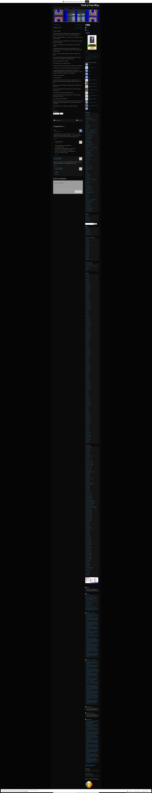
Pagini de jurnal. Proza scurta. (90, 507)
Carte (87, 453)
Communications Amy (89, 135)
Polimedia (87, 217)
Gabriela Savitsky (88, 153)
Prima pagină (58, 8)
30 (88, 58)
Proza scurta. (88, 538)
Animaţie (87, 448)
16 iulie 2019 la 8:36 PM (58, 169)
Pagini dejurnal (88, 511)
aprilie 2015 (88, 345)
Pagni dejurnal (88, 517)
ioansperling (90, 89)
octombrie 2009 (88, 438)
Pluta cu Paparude (88, 186)
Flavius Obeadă (88, 145)
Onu (78, 8)
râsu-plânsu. (88, 556)
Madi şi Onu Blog (90, 5)
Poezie (87, 530)
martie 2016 (88, 329)
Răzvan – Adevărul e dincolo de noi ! (91, 199)
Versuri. (87, 573)
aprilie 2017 (88, 315)
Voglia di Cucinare (89, 206)
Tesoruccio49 (88, 203)
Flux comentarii (88, 232)
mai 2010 (87, 428)
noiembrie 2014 (88, 352)
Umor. (87, 566)
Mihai (87, 170)
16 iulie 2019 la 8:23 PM (58, 142)
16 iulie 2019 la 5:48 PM (57, 131)
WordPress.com (88, 218)
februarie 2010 (88, 432)
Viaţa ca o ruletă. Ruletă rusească (91, 606)
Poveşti (87, 536)
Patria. (87, 524)
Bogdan (87, 128)
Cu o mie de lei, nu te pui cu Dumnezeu (91, 601)
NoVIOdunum (88, 178)
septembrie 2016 (88, 325)
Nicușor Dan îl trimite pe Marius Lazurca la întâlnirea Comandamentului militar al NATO (92, 619)
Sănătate (87, 560)
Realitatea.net (90, 713)
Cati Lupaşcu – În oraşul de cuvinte (91, 132)
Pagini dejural (88, 510)
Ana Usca (87, 124)
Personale (87, 527)
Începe (87, 1)
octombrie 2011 (88, 403)
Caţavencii (89, 707)
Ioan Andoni (88, 158)
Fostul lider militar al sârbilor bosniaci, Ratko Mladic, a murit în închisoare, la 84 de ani (92, 729)
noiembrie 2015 (88, 335)
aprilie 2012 (88, 395)
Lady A (87, 162)
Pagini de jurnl (88, 508)
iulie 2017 (87, 310)
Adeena (87, 115)
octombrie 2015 (88, 336)
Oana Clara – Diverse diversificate (91, 179)
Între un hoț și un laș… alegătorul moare (92, 597)
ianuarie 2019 (88, 285)
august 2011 (88, 406)
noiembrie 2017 (88, 305)
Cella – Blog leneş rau (89, 134)
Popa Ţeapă (88, 189)
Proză (87, 540)
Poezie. (87, 531)
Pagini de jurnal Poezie (89, 503)
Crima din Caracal (93, 83)
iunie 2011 (87, 409)
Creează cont (88, 228)
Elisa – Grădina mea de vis (90, 144)
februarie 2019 (88, 283)
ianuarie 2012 (88, 399)
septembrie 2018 (88, 290)
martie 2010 (88, 430)
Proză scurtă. (88, 544)
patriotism (87, 526)
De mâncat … (88, 460)
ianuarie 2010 (88, 433)
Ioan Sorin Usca (88, 159)
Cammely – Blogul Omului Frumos (91, 129)
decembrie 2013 (88, 366)
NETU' (87, 490)
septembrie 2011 (88, 405)
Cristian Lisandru (88, 138)
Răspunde (55, 139)
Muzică (87, 488)
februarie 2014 (88, 363)
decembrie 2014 (88, 350)
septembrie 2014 (88, 355)
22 (86, 57)
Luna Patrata (88, 163)
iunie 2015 (87, 342)
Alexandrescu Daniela (89, 118)
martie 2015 (88, 346)
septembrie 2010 (88, 422)
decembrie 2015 (88, 333)
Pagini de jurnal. (88, 504)
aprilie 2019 (88, 280)
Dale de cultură (88, 139)
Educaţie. (87, 473)
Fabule (87, 474)
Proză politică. (88, 541)
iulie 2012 (87, 390)
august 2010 (88, 423)
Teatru (87, 563)
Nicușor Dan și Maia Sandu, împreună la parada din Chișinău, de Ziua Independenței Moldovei (92, 722)
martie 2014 (88, 362)
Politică (87, 534)
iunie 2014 (87, 359)
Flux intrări (88, 231)
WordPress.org (88, 220)
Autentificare (88, 230)
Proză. (87, 546)
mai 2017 (87, 313)
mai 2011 (87, 410)
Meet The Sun (88, 169)
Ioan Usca (87, 160)
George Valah (88, 156)
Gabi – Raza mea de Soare (90, 149)
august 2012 (88, 389)
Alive (87, 122)
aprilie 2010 (88, 429)
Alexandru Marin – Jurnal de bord (91, 119)
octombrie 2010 (88, 420)
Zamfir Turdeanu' (88, 209)
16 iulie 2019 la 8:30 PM (57, 159)
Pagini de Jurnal (88, 500)
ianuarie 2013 (88, 382)
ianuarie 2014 (88, 365)
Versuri (87, 571)
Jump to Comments (78, 27)
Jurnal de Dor (88, 484)
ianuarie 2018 (88, 302)
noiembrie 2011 (88, 402)
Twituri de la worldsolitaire (89, 766)
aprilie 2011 (88, 412)
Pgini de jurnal (88, 528)
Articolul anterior (56, 24)
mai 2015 (87, 343)
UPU (87, 570)
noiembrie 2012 (88, 385)
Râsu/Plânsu (88, 557)
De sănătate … (88, 463)
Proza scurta (88, 537)
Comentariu (78, 191)
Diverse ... (61, 120)
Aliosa (89, 83)
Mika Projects (88, 173)
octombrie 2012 (88, 386)
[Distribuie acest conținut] (85, 587)
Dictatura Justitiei (88, 141)
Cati (87, 594)
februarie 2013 (88, 380)
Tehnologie (87, 564)
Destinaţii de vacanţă (89, 464)
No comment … (88, 491)
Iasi (86, 216)
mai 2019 (87, 279)
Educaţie (87, 470)
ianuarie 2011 (88, 416)
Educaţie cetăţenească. (89, 471)
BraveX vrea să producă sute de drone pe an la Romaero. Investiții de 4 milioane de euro (92, 635)
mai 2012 (87, 393)
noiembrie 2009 (88, 436)
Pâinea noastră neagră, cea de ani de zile (91, 608)
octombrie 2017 (88, 306)
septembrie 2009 (88, 439)
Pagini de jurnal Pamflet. (89, 501)
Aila (55, 130)
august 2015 (88, 339)
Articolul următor (79, 24)
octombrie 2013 (88, 369)
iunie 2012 (87, 392)
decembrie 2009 (88, 435)
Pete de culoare (88, 185)
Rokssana (87, 196)
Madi (73, 8)
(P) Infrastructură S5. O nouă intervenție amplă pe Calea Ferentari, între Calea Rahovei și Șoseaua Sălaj (92, 632)
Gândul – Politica (91, 660)
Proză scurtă (88, 543)
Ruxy (87, 198)
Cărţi (87, 457)
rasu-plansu (88, 548)
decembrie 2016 (88, 320)
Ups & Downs (88, 568)
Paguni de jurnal (88, 518)
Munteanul (87, 176)
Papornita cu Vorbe (89, 182)
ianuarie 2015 (88, 349)
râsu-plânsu (88, 554)
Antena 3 (89, 719)
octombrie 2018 (88, 289)
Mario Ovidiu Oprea (89, 168)
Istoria (87, 481)
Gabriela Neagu (88, 152)
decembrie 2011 (88, 400)
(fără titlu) (87, 240)
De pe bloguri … (88, 461)
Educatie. (87, 468)
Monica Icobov (88, 175)
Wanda (87, 574)
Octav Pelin (88, 180)
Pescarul (87, 183)
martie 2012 (88, 396)
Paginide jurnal (88, 514)
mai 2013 (87, 376)
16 (88, 56)
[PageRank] (87, 27)
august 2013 (88, 372)
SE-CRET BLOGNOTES (90, 200)
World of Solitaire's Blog (89, 208)
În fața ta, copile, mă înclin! (90, 595)
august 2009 (88, 440)
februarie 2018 (88, 300)
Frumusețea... (88, 268)
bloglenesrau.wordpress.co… (90, 775)
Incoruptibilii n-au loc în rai (90, 609)
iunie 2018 (87, 295)
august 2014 (88, 356)
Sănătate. (87, 561)
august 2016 (88, 326)
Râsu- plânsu (88, 553)
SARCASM (88, 558)
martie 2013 (88, 379)
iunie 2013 (87, 375)
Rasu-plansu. (88, 550)
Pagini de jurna (88, 498)
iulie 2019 (87, 276)
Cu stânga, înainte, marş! (89, 603)
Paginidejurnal (88, 516)
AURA (87, 269)
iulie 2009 (87, 442)
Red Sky (87, 195)
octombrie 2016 (88, 323)
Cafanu (87, 451)
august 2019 (88, 275)
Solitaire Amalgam (89, 202)
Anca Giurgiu (88, 125)
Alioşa (87, 121)
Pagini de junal (88, 497)
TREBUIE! (88, 605)
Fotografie (87, 477)
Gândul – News (90, 613)
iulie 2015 (87, 340)
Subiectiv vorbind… (89, 602)
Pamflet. (87, 521)
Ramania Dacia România (89, 192)
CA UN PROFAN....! (89, 264)
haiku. (87, 480)
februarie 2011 (88, 415)
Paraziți (87, 239)
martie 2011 (88, 413)
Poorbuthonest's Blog (89, 188)
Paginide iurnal (88, 513)
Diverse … (87, 467)
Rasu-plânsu (88, 551)
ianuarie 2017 (88, 319)
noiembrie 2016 (88, 322)
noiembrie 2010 (88, 419)
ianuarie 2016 (88, 332)
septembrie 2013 (88, 370)
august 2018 (88, 292)
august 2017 (88, 309)
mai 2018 (87, 296)
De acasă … (88, 458)
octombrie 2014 (88, 353)
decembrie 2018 (88, 286)
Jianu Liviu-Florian (89, 483)
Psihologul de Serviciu (89, 190)
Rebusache (87, 193)
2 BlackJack (88, 114)
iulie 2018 (87, 293)
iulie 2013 (87, 373)
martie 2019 (88, 282)
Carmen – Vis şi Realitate (90, 131)
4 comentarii (80, 120)
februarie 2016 (88, 330)
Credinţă (87, 454)
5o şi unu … (67, 8)
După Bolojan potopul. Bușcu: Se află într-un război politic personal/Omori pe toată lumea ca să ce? (91, 615)
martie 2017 (88, 316)
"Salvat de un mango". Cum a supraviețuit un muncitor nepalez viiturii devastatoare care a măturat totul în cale (92, 725)
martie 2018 (88, 299)
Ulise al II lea (88, 205)
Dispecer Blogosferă (89, 142)
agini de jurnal (88, 447)
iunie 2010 (87, 426)
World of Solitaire (59, 141)
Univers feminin (88, 567)
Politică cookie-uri (25, 791)
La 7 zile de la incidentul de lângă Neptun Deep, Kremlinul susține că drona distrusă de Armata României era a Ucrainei (92, 732)
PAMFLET (88, 520)
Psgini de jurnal (88, 547)
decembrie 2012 (88, 383)
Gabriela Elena (88, 150)
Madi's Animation (88, 166)
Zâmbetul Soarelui (88, 210)
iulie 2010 (87, 425)
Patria (87, 523)
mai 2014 (87, 360)
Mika (87, 172)
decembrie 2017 (88, 303)
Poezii (87, 533)
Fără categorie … (88, 478)
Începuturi (87, 450)
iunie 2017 (87, 312)
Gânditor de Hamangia (89, 155)
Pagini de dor (88, 494)
